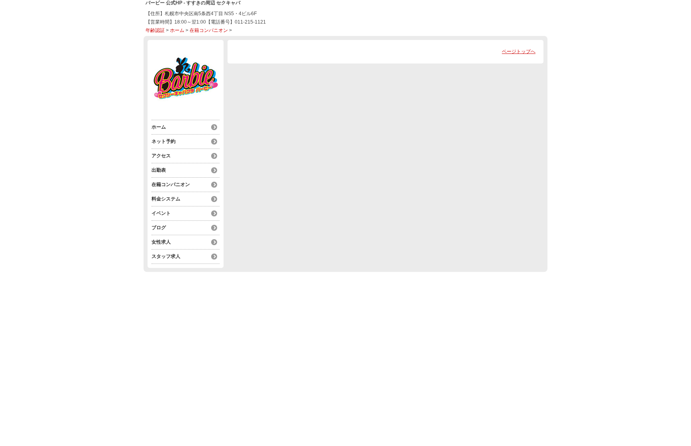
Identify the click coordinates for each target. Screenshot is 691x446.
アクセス (161, 156)
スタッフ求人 (166, 256)
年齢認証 (155, 30)
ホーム (177, 30)
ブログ (159, 227)
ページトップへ (518, 51)
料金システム (166, 199)
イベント (161, 213)
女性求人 (161, 242)
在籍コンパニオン (209, 30)
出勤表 (159, 170)
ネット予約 (164, 141)
